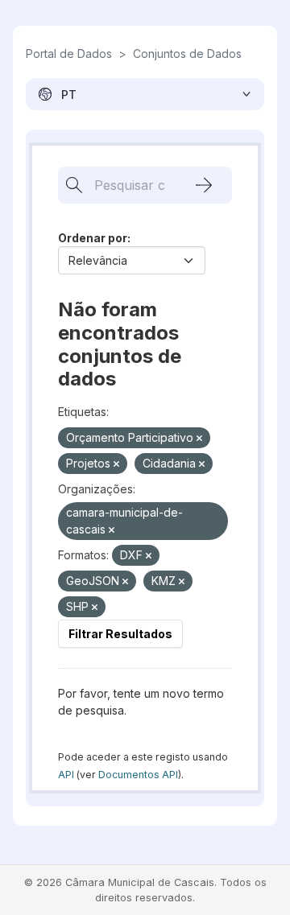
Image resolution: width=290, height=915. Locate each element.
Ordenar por (92, 238)
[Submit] (204, 185)
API (66, 775)
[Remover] (199, 438)
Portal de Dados (69, 53)
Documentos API (138, 775)
